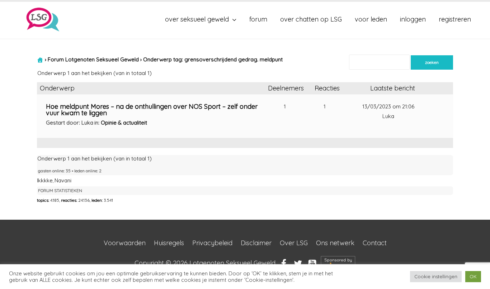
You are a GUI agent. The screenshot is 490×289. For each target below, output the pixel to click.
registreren (455, 19)
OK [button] (473, 276)
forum (258, 19)
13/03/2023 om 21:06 (388, 106)
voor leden (371, 19)
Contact (375, 243)
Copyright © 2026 (205, 263)
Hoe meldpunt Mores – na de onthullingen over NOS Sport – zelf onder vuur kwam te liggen (152, 109)
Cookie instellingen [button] (435, 276)
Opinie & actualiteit (124, 122)
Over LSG (294, 243)
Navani (63, 180)
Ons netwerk (335, 243)
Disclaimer (256, 243)
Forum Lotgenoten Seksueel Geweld (93, 59)
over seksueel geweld (197, 19)
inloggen (413, 19)
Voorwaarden (125, 243)
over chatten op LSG (311, 19)
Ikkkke (45, 180)
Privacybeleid (212, 243)
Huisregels (169, 243)
